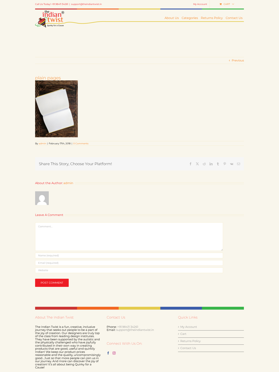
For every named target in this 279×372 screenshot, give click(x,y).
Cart (183, 334)
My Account (188, 327)
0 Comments (80, 143)
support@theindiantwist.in (86, 4)
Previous (238, 60)
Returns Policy (190, 341)
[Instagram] (114, 353)
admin (42, 143)
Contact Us (188, 348)
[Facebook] (108, 353)
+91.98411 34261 (127, 327)
